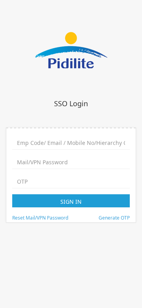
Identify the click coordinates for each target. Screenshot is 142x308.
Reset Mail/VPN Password (40, 217)
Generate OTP (114, 217)
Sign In (71, 201)
